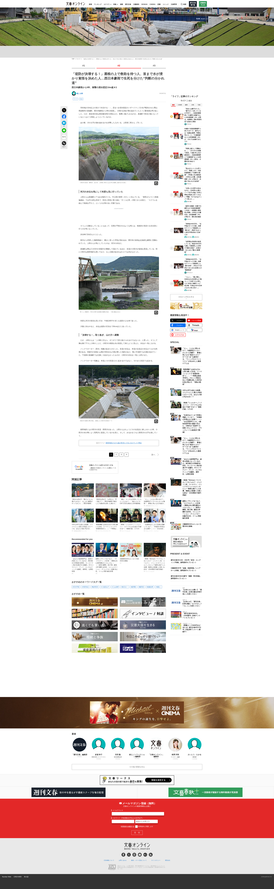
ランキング (98, 4)
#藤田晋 (141, 587)
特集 (114, 4)
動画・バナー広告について (139, 860)
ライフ (78, 59)
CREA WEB (17, 877)
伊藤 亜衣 (196, 237)
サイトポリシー (155, 860)
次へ (153, 455)
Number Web (6, 877)
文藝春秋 (136, 4)
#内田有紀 (85, 587)
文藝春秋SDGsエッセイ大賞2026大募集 (129, 561)
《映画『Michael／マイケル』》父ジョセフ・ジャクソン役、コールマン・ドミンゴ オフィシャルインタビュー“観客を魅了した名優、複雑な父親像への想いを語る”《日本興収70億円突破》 (154, 565)
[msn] (145, 855)
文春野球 (174, 4)
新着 (90, 4)
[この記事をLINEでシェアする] (63, 131)
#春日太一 (124, 587)
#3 (154, 65)
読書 (159, 4)
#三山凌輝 (115, 587)
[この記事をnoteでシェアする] (64, 137)
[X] (129, 855)
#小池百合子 (105, 587)
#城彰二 (158, 587)
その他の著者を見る (137, 767)
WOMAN (144, 4)
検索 (184, 4)
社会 (81, 99)
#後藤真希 (149, 587)
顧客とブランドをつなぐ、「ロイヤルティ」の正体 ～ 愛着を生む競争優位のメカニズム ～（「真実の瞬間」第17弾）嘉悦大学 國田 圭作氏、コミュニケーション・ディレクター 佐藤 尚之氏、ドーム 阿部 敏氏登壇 (107, 566)
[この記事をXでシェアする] (63, 110)
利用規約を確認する (127, 826)
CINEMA (152, 4)
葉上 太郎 (80, 93)
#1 (83, 65)
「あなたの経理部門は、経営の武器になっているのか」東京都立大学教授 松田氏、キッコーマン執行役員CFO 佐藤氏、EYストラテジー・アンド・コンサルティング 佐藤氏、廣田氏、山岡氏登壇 (83, 566)
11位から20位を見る (186, 297)
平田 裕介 (189, 124)
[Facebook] (123, 855)
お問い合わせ (123, 860)
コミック (166, 4)
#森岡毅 (133, 587)
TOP (73, 59)
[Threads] (134, 855)
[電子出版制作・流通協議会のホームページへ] (112, 867)
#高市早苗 (76, 587)
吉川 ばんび (190, 272)
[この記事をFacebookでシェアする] (63, 117)
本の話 (26, 877)
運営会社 (167, 860)
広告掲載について (109, 860)
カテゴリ (107, 4)
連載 (121, 4)
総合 (190, 101)
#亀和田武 (94, 587)
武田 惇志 (189, 237)
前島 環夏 (189, 201)
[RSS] (151, 855)
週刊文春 (128, 4)
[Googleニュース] (140, 855)
